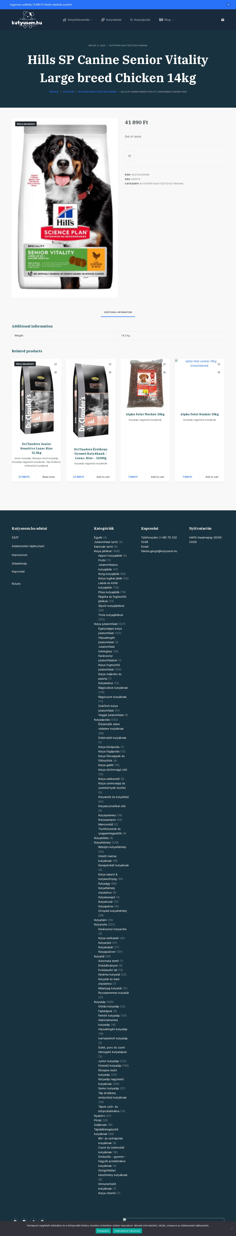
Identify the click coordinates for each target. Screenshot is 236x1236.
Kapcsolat (18, 571)
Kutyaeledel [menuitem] (113, 19)
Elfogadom (103, 1230)
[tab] (118, 312)
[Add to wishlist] (55, 364)
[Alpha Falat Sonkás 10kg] (199, 383)
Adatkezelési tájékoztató (28, 546)
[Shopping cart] (222, 19)
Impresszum (19, 555)
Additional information (118, 312)
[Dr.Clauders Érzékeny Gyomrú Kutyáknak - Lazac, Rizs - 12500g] (90, 401)
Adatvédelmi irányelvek (127, 1230)
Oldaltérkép (19, 563)
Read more (49, 476)
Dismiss (228, 4)
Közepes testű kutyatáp (45, 458)
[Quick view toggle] (55, 372)
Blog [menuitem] (167, 19)
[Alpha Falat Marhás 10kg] (145, 383)
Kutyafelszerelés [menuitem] (79, 19)
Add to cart (103, 476)
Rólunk (16, 583)
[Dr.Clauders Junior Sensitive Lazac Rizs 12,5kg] (36, 398)
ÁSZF (15, 537)
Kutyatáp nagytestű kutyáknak (128, 45)
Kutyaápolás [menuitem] (142, 19)
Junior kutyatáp (22, 458)
